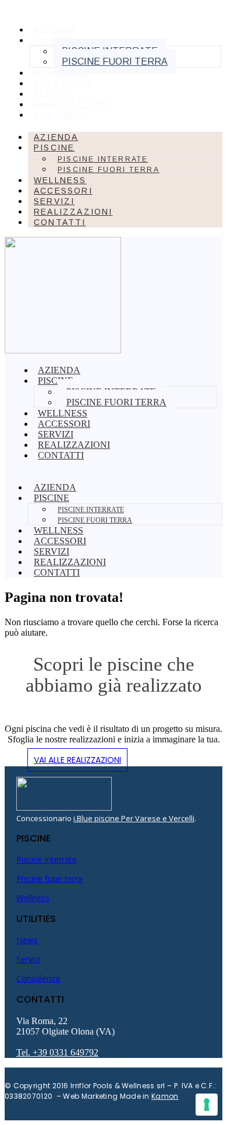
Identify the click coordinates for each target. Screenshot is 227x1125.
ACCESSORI (62, 83)
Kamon (165, 1096)
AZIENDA (55, 29)
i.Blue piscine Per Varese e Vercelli (133, 818)
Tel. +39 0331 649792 (57, 1052)
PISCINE (54, 147)
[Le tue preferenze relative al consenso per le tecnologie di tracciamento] (207, 1105)
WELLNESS (59, 73)
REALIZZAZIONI (72, 104)
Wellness (32, 897)
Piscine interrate (103, 159)
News (27, 939)
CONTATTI (59, 115)
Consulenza (38, 978)
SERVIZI (53, 94)
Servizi (28, 959)
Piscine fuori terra (115, 61)
